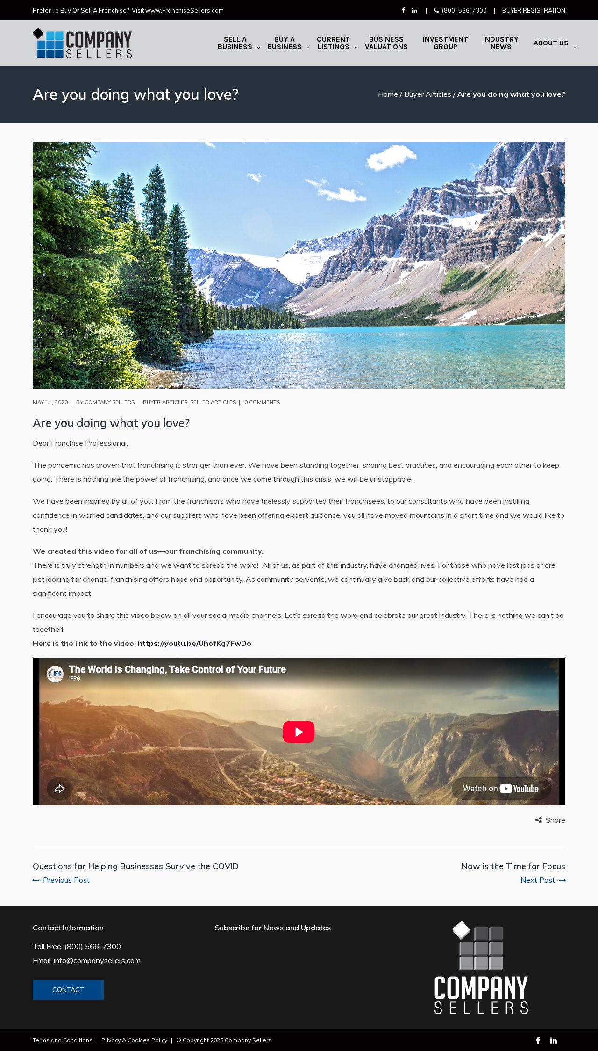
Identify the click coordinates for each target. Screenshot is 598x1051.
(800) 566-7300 (464, 10)
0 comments (262, 402)
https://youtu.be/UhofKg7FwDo (194, 643)
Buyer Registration (533, 10)
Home (388, 94)
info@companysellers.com (97, 960)
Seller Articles (213, 402)
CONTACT (68, 990)
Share (555, 820)
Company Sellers (110, 402)
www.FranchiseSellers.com (184, 10)
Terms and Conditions (63, 1040)
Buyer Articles (427, 94)
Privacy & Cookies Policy (134, 1040)
